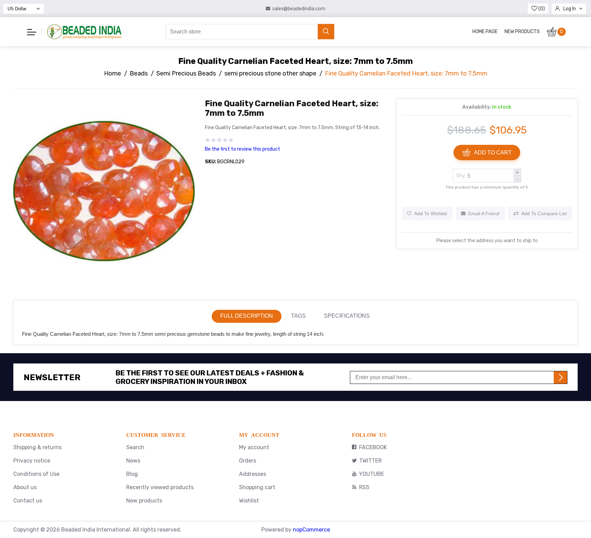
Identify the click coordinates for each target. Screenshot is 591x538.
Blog (132, 474)
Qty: (461, 176)
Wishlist (249, 500)
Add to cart (493, 152)
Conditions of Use (36, 474)
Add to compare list (544, 213)
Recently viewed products (160, 487)
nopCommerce (311, 529)
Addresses (252, 474)
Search (135, 447)
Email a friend (483, 213)
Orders (247, 460)
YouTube (371, 474)
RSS (364, 487)
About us (25, 487)
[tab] (246, 316)
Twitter (370, 460)
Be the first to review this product (242, 149)
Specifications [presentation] (347, 316)
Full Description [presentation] (246, 316)
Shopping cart (257, 487)
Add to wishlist (430, 213)
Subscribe (560, 377)
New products (522, 32)
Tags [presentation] (298, 316)
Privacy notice (31, 460)
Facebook (373, 447)
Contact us (27, 500)
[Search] (326, 31)
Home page (485, 32)
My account (254, 447)
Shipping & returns (37, 447)
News (133, 460)
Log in (569, 9)
